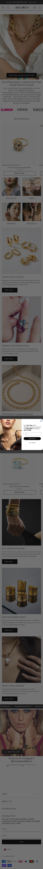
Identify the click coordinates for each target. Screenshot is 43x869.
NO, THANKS (32, 442)
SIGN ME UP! (32, 438)
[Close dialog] (41, 421)
